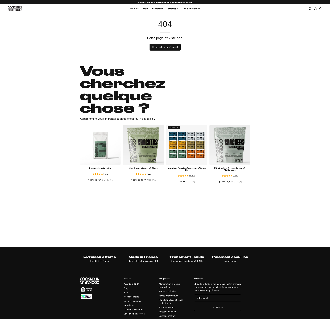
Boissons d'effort (167, 316)
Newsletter (129, 305)
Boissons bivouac (167, 311)
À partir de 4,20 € (143, 180)
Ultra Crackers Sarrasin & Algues (143, 168)
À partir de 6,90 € (100, 180)
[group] (165, 2)
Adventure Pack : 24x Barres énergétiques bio (186, 169)
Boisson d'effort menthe (100, 168)
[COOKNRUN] (15, 8)
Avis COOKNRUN (132, 284)
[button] (157, 8)
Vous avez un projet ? (134, 313)
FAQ (126, 292)
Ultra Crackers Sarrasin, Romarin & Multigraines (229, 169)
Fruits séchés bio (167, 307)
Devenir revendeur (133, 301)
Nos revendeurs (131, 296)
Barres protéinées (167, 291)
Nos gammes (164, 278)
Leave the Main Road (134, 309)
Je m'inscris (217, 307)
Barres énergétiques (168, 295)
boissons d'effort (183, 2)
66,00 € (187, 182)
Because (127, 278)
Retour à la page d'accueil (165, 47)
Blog (126, 288)
